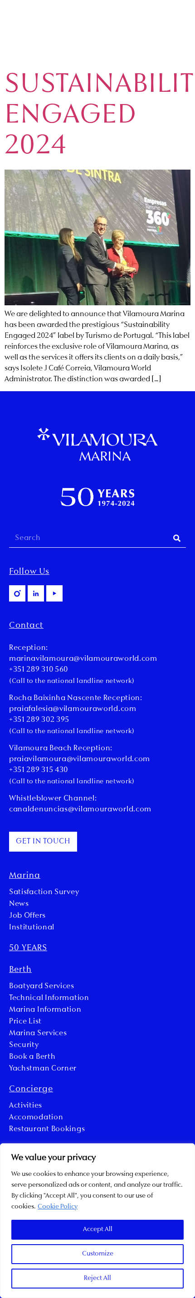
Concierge (31, 1089)
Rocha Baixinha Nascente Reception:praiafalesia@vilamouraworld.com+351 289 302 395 (75, 709)
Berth (20, 970)
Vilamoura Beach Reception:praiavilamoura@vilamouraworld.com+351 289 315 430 (79, 759)
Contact (26, 626)
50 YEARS (28, 948)
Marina (24, 876)
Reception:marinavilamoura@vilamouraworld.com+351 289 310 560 (83, 658)
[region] (97, 1220)
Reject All (97, 1278)
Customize (97, 1254)
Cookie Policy (58, 1206)
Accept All (97, 1229)
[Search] (177, 538)
